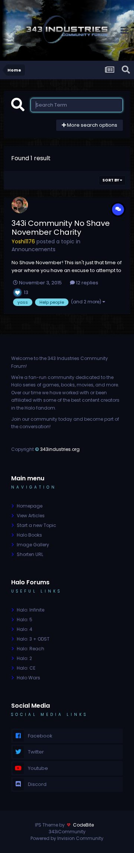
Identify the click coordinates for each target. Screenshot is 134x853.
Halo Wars (28, 677)
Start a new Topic (36, 525)
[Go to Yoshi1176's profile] (20, 205)
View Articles (31, 515)
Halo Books (29, 535)
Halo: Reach (30, 648)
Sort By (111, 180)
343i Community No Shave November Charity (61, 227)
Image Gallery (33, 544)
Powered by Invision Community (67, 838)
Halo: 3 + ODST (33, 639)
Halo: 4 (24, 629)
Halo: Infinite (30, 610)
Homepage (29, 506)
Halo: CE (26, 668)
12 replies (86, 282)
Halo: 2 (24, 658)
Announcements (33, 249)
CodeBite (83, 825)
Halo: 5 (24, 619)
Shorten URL (30, 554)
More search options (91, 125)
